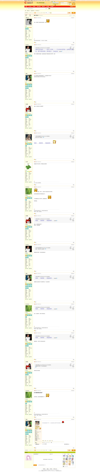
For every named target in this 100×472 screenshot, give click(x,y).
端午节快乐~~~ (38, 10)
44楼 (34, 419)
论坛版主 (26, 53)
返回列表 (26, 12)
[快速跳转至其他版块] (25, 10)
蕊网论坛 (28, 10)
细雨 (26, 73)
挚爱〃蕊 (27, 17)
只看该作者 (72, 17)
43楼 (34, 390)
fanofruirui (27, 390)
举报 (73, 42)
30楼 (34, 17)
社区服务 (48, 0)
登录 (49, 459)
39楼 (34, 273)
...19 (41, 12)
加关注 (27, 39)
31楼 (34, 44)
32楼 (34, 73)
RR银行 (34, 6)
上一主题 (69, 15)
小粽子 (27, 161)
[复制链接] (41, 15)
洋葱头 (68, 454)
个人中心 (29, 6)
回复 (69, 12)
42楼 (34, 361)
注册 (51, 459)
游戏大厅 (43, 6)
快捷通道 (71, 6)
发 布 (35, 465)
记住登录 (70, 2)
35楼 (34, 161)
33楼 (34, 104)
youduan (27, 44)
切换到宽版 (72, 0)
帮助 (37, 0)
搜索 (49, 8)
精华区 (46, 0)
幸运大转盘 (39, 0)
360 (64, 454)
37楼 (34, 215)
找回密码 (73, 2)
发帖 (73, 12)
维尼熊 (27, 104)
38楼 (34, 244)
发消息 (31, 39)
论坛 (26, 6)
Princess (26, 141)
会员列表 (43, 0)
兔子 (71, 454)
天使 (26, 26)
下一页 (43, 12)
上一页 (30, 12)
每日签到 (34, 0)
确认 (50, 12)
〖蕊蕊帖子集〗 (32, 10)
